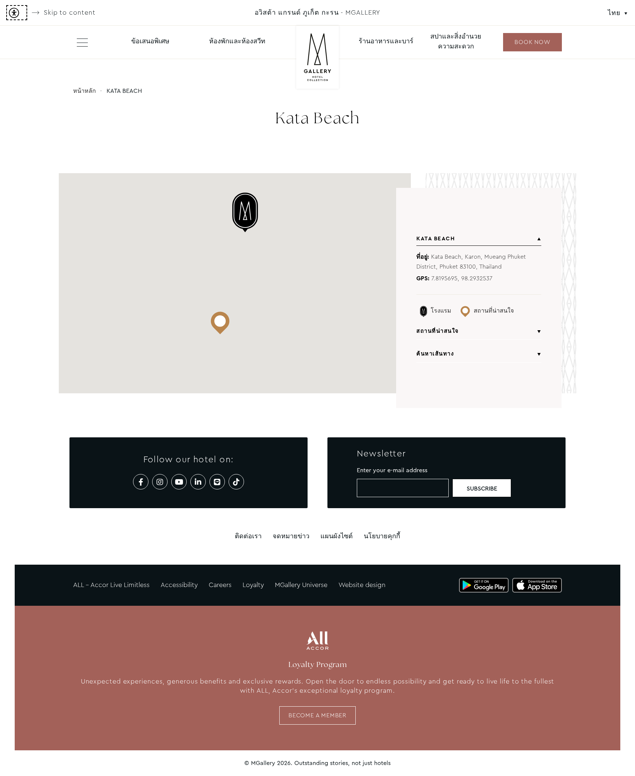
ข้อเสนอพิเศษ (150, 41)
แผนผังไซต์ (336, 536)
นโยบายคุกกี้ (382, 536)
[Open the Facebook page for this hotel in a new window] (140, 481)
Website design (361, 585)
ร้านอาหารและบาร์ (386, 41)
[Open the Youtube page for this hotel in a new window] (179, 481)
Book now (532, 42)
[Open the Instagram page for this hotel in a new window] (160, 481)
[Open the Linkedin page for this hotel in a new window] (198, 481)
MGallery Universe (301, 585)
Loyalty (253, 585)
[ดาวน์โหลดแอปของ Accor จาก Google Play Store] (484, 585)
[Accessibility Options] (16, 12)
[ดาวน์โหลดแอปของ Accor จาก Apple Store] (537, 585)
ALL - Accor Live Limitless (111, 585)
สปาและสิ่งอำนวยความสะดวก (455, 41)
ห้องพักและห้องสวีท (237, 41)
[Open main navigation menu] (82, 42)
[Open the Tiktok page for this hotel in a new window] (236, 481)
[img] (317, 58)
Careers (220, 585)
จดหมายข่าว (291, 536)
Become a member (317, 715)
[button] (249, 213)
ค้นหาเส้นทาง (435, 354)
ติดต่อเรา (248, 536)
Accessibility (179, 585)
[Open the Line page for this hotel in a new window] (217, 481)
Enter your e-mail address (392, 470)
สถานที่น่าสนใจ (437, 331)
